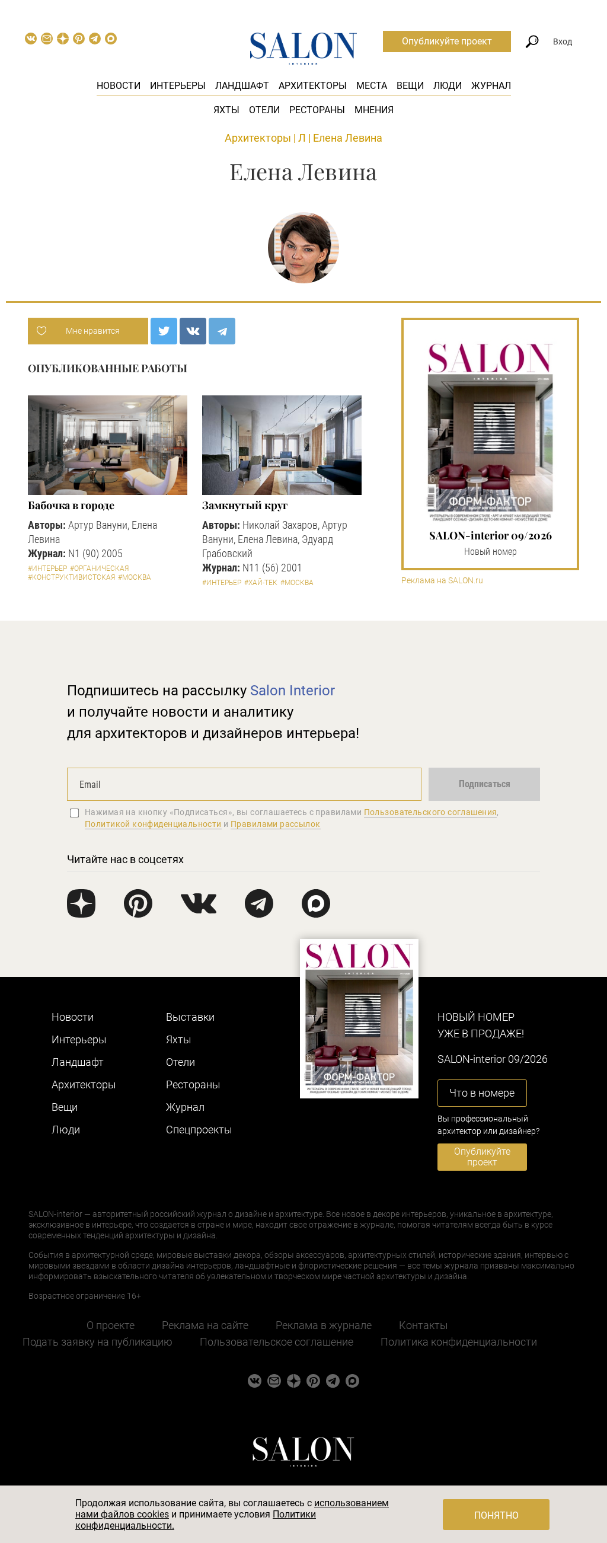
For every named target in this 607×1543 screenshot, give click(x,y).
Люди (447, 85)
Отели (264, 110)
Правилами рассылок (276, 824)
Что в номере (482, 1093)
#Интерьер (47, 568)
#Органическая (99, 568)
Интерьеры (178, 85)
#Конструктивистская (71, 577)
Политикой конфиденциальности (153, 824)
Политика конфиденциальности (459, 1342)
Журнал (491, 85)
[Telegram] (222, 331)
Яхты (226, 110)
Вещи (410, 85)
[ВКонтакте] (193, 331)
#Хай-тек (260, 582)
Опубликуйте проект (447, 41)
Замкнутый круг (244, 505)
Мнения (374, 110)
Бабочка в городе (71, 505)
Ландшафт (242, 85)
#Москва (134, 577)
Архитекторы (313, 85)
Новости (118, 85)
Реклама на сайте (205, 1325)
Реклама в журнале (324, 1325)
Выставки (190, 1017)
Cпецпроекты (199, 1129)
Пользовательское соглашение (276, 1342)
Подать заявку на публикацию (97, 1342)
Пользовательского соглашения (430, 812)
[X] (164, 331)
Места (371, 85)
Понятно (496, 1515)
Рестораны (317, 110)
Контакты (423, 1325)
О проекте (111, 1325)
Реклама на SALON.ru (442, 580)
